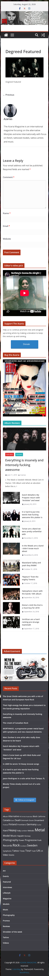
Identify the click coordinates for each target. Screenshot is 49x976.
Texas (22, 851)
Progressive (31, 840)
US (42, 851)
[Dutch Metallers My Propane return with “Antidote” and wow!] (11, 499)
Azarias (23, 475)
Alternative (13, 816)
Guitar (39, 825)
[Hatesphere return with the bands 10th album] (11, 594)
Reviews (19, 454)
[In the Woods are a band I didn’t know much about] (11, 550)
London (24, 831)
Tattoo (15, 850)
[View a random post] (43, 35)
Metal (40, 829)
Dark (12, 820)
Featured (9, 454)
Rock (16, 845)
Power (21, 840)
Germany (32, 824)
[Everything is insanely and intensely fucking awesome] (24, 439)
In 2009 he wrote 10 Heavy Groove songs (21, 764)
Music (14, 835)
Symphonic (7, 851)
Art (20, 816)
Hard (5, 830)
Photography (10, 840)
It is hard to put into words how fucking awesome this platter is (32, 515)
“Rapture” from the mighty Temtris (30, 578)
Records (7, 845)
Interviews (7, 887)
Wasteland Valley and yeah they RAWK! (31, 564)
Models (6, 904)
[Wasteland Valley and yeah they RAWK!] (11, 566)
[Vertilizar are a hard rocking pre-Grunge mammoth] (11, 624)
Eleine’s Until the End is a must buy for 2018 (32, 606)
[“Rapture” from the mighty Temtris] (11, 580)
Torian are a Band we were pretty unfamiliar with (32, 531)
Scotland (23, 846)
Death (18, 820)
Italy (19, 830)
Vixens (11, 855)
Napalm (20, 835)
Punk (39, 840)
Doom (31, 820)
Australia (29, 816)
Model (6, 835)
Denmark (24, 820)
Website (7, 238)
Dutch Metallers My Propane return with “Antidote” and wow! (31, 498)
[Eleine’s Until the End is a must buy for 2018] (11, 608)
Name (7, 213)
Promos (6, 920)
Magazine (7, 898)
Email (6, 226)
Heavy (12, 830)
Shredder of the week (12, 932)
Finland (13, 824)
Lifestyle (6, 893)
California (41, 816)
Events (6, 876)
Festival (5, 825)
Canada (6, 820)
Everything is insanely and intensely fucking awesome (24, 465)
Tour (28, 850)
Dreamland (39, 820)
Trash (33, 851)
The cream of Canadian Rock (15, 723)
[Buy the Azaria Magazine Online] (24, 361)
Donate (26, 344)
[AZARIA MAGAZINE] (24, 13)
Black (35, 816)
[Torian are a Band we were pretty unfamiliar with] (11, 533)
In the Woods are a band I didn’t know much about (33, 548)
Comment (8, 177)
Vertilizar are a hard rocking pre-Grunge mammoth (31, 622)
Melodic (31, 830)
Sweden (32, 845)
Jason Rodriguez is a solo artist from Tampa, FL (24, 778)
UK (38, 850)
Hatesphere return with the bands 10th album (32, 592)
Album (5, 816)
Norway (27, 836)
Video (5, 854)
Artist (24, 816)
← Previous (8, 94)
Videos (6, 943)
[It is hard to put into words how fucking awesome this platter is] (11, 516)
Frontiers (21, 824)
